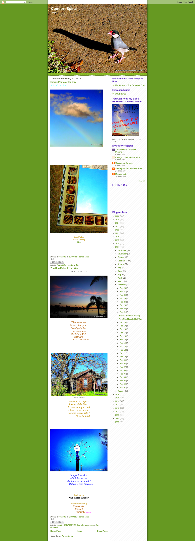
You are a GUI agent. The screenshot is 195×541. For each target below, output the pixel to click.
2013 (117, 405)
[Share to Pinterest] (62, 262)
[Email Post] (78, 259)
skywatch (54, 527)
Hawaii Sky (62, 265)
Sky (77, 265)
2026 (117, 216)
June (120, 271)
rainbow (71, 265)
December (122, 250)
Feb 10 (123, 357)
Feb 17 (123, 333)
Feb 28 (123, 288)
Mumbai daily (121, 174)
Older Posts (102, 531)
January (121, 391)
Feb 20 (123, 322)
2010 (117, 415)
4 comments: (83, 257)
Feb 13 (123, 346)
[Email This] (51, 262)
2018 (117, 243)
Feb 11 (123, 353)
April (120, 278)
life (78, 525)
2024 (117, 223)
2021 (117, 233)
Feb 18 (123, 329)
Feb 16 (123, 336)
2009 (117, 418)
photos (84, 525)
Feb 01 (123, 387)
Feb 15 (123, 340)
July (120, 268)
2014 (117, 401)
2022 (117, 230)
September (123, 261)
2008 (117, 422)
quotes (91, 525)
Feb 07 (123, 367)
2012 (117, 408)
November (122, 254)
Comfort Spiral (64, 8)
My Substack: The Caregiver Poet (130, 85)
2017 (117, 247)
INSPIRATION (70, 525)
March (121, 281)
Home (79, 531)
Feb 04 (123, 377)
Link (79, 242)
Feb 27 (123, 292)
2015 (117, 398)
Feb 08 (123, 364)
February (122, 285)
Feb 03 (123, 381)
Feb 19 (123, 326)
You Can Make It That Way (64, 268)
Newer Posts (55, 531)
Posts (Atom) (67, 536)
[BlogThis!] (54, 262)
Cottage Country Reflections (127, 157)
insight (60, 525)
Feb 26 (123, 295)
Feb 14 (123, 343)
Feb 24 (123, 302)
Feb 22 (123, 309)
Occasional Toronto (124, 163)
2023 (117, 226)
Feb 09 (123, 360)
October (121, 257)
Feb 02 (123, 384)
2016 (117, 394)
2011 (117, 412)
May (120, 274)
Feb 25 (123, 298)
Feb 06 (123, 370)
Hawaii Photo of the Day (63, 82)
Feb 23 (123, 305)
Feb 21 (123, 312)
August (121, 264)
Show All (141, 181)
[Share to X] (57, 262)
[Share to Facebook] (59, 262)
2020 (117, 237)
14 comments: (82, 517)
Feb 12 (123, 350)
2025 (117, 220)
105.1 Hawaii (120, 94)
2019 (117, 240)
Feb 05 (123, 374)
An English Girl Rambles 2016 (128, 169)
